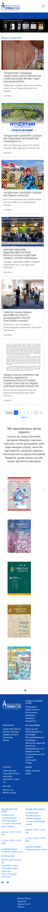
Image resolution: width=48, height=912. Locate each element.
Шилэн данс (30, 760)
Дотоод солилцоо (11, 731)
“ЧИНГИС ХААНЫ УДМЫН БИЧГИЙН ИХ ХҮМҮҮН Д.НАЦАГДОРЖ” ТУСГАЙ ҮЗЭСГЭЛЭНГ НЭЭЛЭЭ (17, 316)
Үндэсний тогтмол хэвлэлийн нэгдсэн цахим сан (9, 868)
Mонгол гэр (8, 790)
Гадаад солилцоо (10, 734)
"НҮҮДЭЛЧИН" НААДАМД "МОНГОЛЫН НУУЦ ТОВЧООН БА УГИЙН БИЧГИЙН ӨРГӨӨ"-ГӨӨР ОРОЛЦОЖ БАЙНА (22, 77)
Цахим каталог (9, 770)
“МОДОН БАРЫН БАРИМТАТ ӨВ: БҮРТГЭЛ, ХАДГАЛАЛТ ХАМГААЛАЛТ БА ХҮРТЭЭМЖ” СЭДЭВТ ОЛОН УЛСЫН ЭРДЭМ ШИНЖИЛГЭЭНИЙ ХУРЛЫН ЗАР (21, 380)
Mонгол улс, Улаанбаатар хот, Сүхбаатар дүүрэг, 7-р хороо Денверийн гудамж (35, 818)
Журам (6, 740)
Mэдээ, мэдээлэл (32, 770)
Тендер (28, 762)
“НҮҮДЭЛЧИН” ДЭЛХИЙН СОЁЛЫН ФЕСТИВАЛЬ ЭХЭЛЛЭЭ (22, 194)
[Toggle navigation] (43, 6)
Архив (28, 773)
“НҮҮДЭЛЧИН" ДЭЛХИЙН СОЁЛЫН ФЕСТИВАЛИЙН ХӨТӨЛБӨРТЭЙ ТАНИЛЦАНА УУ (22, 138)
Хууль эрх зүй (31, 729)
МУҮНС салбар (9, 792)
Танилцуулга (31, 707)
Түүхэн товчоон (32, 709)
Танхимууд (7, 737)
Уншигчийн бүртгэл (12, 729)
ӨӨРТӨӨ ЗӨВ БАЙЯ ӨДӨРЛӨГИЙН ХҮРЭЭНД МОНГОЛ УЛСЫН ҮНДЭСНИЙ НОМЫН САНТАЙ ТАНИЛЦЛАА (20, 254)
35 (41, 412)
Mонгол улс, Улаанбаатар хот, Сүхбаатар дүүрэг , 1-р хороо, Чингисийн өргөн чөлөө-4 (11, 821)
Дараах (24, 417)
